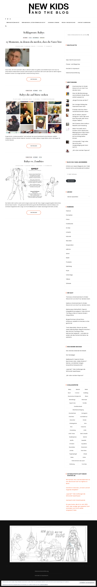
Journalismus (83, 416)
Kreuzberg (73, 430)
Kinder (84, 420)
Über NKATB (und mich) (12, 22)
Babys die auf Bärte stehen (33, 94)
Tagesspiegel (73, 454)
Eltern (86, 396)
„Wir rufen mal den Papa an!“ (81, 150)
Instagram (84, 413)
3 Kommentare (48, 165)
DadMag (85, 393)
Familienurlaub (78, 406)
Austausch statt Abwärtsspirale (75, 500)
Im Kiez (68, 228)
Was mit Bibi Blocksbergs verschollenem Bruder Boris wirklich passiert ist (80, 95)
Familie (85, 403)
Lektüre (68, 249)
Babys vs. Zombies (33, 161)
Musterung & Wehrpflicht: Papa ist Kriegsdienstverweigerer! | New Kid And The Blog (78, 311)
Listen (67, 253)
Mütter (85, 437)
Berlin (86, 389)
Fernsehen (69, 215)
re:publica (84, 443)
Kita (71, 427)
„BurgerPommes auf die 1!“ (80, 100)
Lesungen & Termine (53, 22)
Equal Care (72, 403)
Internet (25, 37)
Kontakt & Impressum (84, 22)
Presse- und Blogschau (68, 22)
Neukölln (84, 440)
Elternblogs (72, 399)
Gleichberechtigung (78, 410)
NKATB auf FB (72, 45)
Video (72, 457)
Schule (71, 450)
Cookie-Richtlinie (44, 584)
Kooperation (70, 245)
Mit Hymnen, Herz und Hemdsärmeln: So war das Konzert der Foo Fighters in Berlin (78, 481)
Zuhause (42, 37)
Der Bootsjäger (70, 355)
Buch (69, 393)
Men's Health (84, 433)
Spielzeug (69, 266)
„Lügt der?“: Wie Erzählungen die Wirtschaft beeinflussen (75, 370)
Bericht (78, 389)
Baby (69, 389)
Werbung (72, 464)
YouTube (84, 464)
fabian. (41, 46)
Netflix (71, 440)
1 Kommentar (49, 46)
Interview (71, 416)
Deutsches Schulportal (74, 396)
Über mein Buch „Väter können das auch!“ (33, 22)
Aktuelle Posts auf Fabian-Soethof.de (77, 474)
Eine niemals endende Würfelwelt (76, 351)
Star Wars (83, 450)
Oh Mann (71, 443)
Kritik (85, 430)
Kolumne (83, 427)
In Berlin (68, 232)
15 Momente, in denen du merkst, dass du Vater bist (34, 41)
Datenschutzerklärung (73, 73)
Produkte (69, 262)
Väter (84, 457)
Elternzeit (84, 399)
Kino (85, 423)
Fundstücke (29, 90)
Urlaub (85, 454)
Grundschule (72, 413)
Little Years (72, 433)
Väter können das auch (78, 460)
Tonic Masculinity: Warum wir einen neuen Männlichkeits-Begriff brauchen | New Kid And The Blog (78, 329)
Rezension (84, 447)
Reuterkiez (72, 447)
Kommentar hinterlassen (48, 99)
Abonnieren (71, 181)
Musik (67, 258)
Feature (68, 211)
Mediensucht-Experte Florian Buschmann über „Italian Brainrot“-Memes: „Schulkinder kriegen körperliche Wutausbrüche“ (76, 362)
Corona (77, 393)
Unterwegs (36, 37)
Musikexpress (73, 437)
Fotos (67, 219)
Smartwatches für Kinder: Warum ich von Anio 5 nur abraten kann (80, 88)
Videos (68, 279)
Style (30, 37)
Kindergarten (73, 423)
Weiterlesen (33, 79)
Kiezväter (69, 241)
